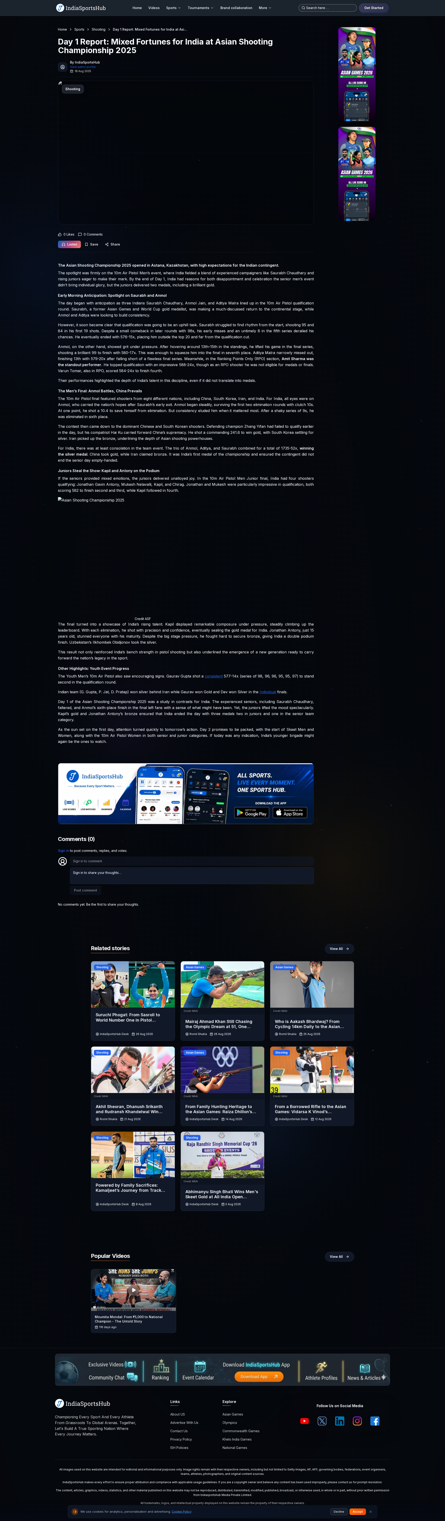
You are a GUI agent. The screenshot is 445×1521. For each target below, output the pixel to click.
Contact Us (179, 1431)
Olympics (229, 1423)
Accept (358, 1511)
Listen (72, 244)
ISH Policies (179, 1448)
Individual (268, 692)
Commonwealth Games (241, 1431)
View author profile (83, 67)
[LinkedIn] (339, 1421)
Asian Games (232, 1414)
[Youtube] (304, 1421)
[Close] (370, 1512)
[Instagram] (357, 1421)
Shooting (98, 29)
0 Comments (93, 234)
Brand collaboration (236, 8)
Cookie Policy (181, 1511)
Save (94, 244)
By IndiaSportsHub (85, 62)
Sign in (63, 851)
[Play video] (133, 1290)
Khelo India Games (237, 1439)
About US (177, 1414)
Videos (154, 8)
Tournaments (198, 8)
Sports (171, 8)
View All (336, 949)
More (263, 8)
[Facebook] (375, 1421)
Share (115, 244)
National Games (234, 1448)
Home (137, 8)
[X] (322, 1421)
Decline (339, 1511)
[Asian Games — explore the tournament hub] (356, 74)
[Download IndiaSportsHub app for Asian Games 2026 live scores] (356, 174)
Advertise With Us (184, 1423)
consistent (214, 676)
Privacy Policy (181, 1439)
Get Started (373, 8)
